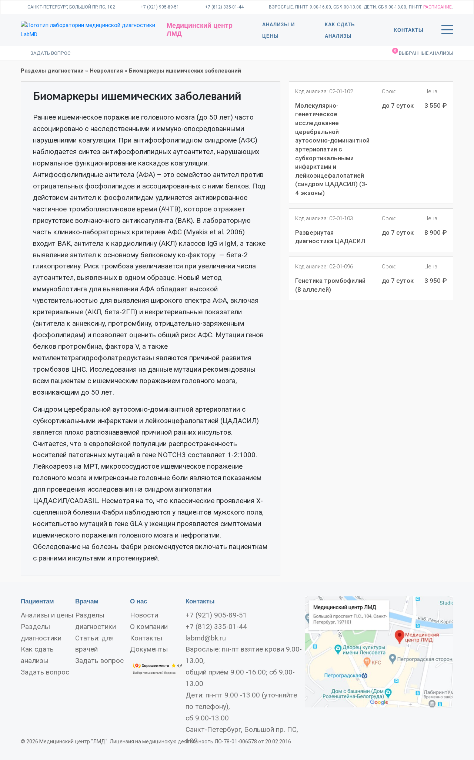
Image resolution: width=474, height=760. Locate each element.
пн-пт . (431, 7)
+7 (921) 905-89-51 (159, 7)
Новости (144, 615)
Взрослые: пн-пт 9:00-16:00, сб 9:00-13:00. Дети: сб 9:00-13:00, (338, 7)
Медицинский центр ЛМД (200, 29)
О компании (149, 627)
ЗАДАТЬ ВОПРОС (50, 53)
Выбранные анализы (423, 52)
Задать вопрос (45, 672)
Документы (149, 649)
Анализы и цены (47, 615)
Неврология (106, 70)
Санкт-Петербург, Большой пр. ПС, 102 (71, 7)
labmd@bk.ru (206, 638)
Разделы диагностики (52, 70)
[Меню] (447, 31)
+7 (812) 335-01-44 (224, 7)
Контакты (409, 30)
